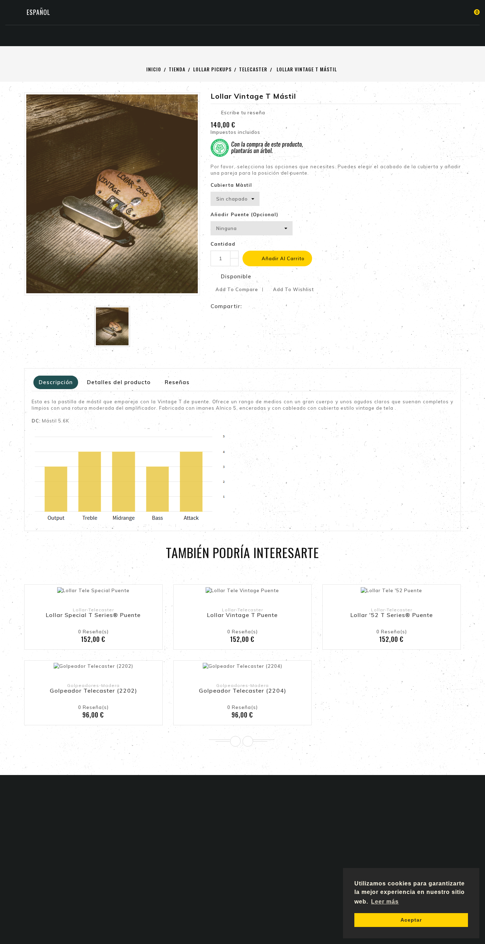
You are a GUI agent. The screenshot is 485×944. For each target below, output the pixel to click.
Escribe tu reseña (239, 112)
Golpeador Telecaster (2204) (242, 691)
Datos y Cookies (268, 833)
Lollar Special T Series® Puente (93, 615)
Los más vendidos (163, 843)
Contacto (259, 853)
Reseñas (177, 382)
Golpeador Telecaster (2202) (93, 691)
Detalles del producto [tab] (119, 382)
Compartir (249, 306)
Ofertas (151, 823)
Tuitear (263, 306)
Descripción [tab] (56, 382)
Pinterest (277, 306)
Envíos (256, 843)
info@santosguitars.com (66, 874)
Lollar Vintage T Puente (242, 615)
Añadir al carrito (278, 259)
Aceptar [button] (411, 920)
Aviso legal (262, 823)
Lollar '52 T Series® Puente (391, 615)
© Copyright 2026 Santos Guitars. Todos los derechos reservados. (242, 919)
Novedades (155, 833)
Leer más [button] (385, 902)
